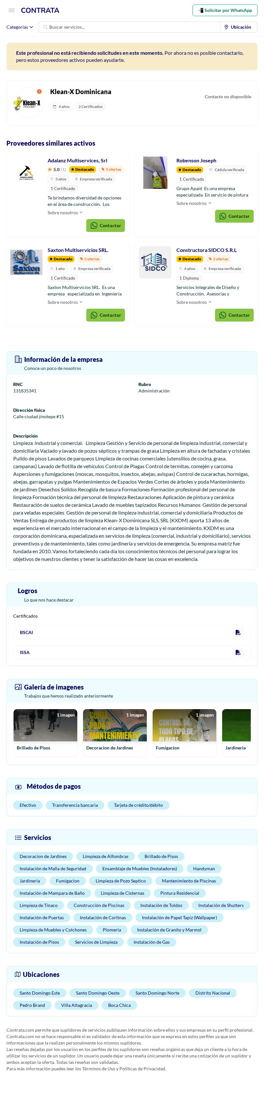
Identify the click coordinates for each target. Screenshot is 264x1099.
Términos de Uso (98, 1068)
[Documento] (238, 632)
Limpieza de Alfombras (105, 856)
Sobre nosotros (63, 212)
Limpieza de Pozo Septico (121, 880)
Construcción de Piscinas (99, 905)
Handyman (204, 868)
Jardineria (30, 880)
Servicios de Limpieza (96, 942)
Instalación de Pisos (39, 942)
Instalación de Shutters (221, 905)
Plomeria (112, 929)
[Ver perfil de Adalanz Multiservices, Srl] (26, 173)
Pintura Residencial (179, 893)
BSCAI (26, 632)
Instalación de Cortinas (103, 917)
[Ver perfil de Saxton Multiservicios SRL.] (26, 262)
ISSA (25, 652)
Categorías (17, 27)
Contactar (110, 225)
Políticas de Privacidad (142, 1068)
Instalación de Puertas (42, 917)
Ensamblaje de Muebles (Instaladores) (139, 868)
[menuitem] (239, 27)
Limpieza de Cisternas (122, 893)
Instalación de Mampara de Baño (52, 893)
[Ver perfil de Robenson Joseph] (155, 173)
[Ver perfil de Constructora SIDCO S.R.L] (155, 262)
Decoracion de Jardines (43, 856)
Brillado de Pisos (161, 856)
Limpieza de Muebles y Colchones (53, 929)
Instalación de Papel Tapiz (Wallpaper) (179, 917)
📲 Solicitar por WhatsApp (225, 10)
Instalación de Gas (152, 942)
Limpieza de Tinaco (39, 905)
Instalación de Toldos (161, 905)
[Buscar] (45, 27)
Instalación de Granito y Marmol (169, 929)
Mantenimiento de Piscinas (189, 880)
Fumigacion (68, 880)
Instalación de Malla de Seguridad (53, 868)
